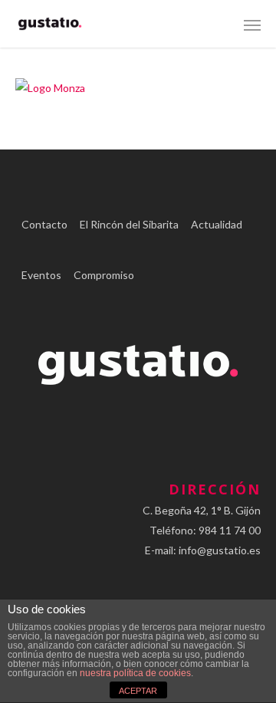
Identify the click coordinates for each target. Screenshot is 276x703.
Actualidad (216, 224)
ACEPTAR (138, 690)
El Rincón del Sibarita (129, 224)
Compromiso (104, 274)
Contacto (44, 224)
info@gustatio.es (220, 550)
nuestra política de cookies (135, 673)
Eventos (41, 274)
